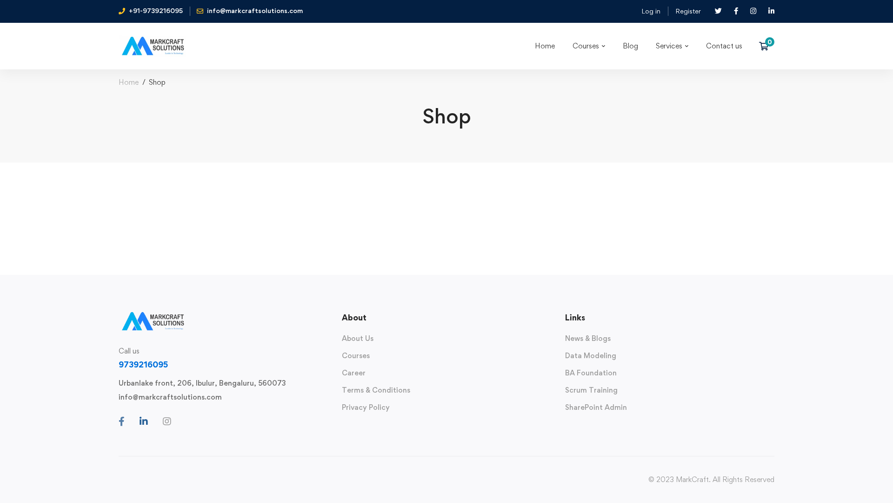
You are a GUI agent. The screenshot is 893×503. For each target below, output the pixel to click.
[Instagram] (167, 421)
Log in (650, 11)
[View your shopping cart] (766, 46)
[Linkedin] (143, 421)
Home (129, 82)
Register (688, 11)
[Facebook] (122, 421)
